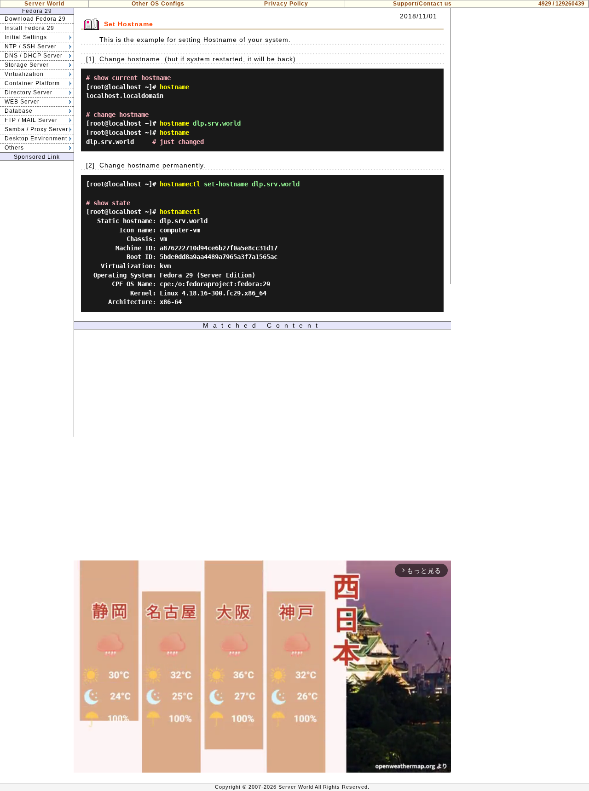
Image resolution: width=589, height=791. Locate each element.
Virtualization (24, 74)
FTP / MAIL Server (31, 120)
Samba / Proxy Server (36, 129)
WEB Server (22, 101)
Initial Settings (26, 37)
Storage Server (27, 65)
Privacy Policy (286, 3)
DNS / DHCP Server (34, 55)
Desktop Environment (36, 138)
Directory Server (28, 92)
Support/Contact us (422, 3)
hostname (174, 87)
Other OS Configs (158, 3)
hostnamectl (180, 184)
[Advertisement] (37, 299)
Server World (44, 3)
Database (19, 111)
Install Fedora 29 (29, 28)
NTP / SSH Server (31, 46)
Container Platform (32, 83)
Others (14, 147)
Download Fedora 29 (35, 19)
